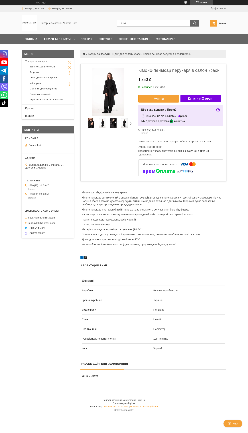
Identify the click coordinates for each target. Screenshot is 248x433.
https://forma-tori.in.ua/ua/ (42, 217)
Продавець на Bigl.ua (124, 403)
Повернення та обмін (134, 39)
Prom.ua (141, 400)
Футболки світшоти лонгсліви (46, 99)
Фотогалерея (165, 39)
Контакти (105, 39)
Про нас (86, 39)
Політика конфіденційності (144, 406)
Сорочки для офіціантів (43, 88)
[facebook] (82, 257)
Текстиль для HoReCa (42, 66)
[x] (85, 257)
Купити (158, 98)
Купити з (194, 98)
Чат (235, 423)
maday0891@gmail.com (42, 223)
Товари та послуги (57, 39)
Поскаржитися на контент (116, 406)
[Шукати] (194, 23)
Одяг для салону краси (126, 54)
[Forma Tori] (29, 29)
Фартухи (35, 72)
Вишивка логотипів (40, 94)
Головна (31, 39)
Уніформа (35, 83)
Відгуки (29, 115)
